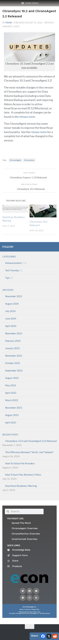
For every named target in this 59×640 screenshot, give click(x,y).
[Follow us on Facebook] (29, 247)
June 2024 (10, 318)
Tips (7, 277)
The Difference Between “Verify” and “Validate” (29, 452)
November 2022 (13, 355)
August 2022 (12, 377)
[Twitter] (23, 591)
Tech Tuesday (12, 270)
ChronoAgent (15, 160)
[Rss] (36, 598)
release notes (27, 116)
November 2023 (13, 333)
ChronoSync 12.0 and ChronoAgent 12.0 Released (31, 441)
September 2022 (14, 370)
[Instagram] (29, 598)
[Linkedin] (23, 598)
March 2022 (11, 400)
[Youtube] (36, 591)
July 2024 (10, 311)
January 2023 (12, 348)
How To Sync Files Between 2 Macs (23, 474)
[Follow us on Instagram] (40, 247)
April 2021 (10, 422)
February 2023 (13, 340)
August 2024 (12, 303)
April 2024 (10, 326)
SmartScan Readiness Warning (21, 485)
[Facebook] (29, 591)
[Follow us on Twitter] (35, 247)
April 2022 (10, 392)
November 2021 (13, 407)
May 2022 (10, 385)
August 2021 (12, 415)
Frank (8, 22)
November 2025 (13, 296)
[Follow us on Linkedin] (50, 247)
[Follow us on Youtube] (45, 247)
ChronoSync (29, 160)
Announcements (13, 262)
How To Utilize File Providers (20, 463)
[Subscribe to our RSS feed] (55, 247)
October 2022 (12, 363)
